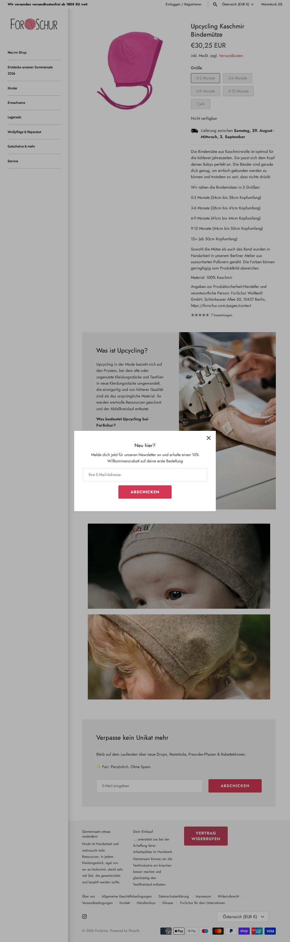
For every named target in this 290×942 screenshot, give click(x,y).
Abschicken (145, 492)
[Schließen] (208, 438)
